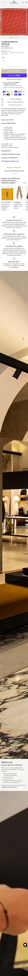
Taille (2, 57)
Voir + (25, 183)
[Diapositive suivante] (25, 198)
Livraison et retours (10, 161)
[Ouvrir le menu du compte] (22, 2)
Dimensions (6, 151)
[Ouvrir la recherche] (5, 2)
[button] (25, 945)
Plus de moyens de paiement (14, 79)
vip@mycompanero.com (9, 787)
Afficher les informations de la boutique (13, 87)
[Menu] (2, 2)
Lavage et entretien (9, 158)
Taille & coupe (7, 120)
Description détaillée (10, 154)
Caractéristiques (8, 123)
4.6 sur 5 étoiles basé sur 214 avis (14, 171)
